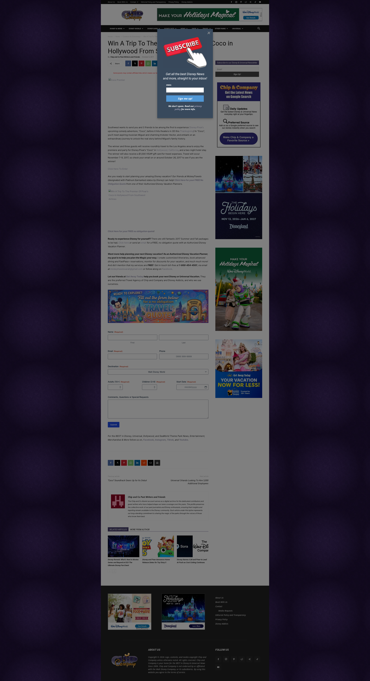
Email (169, 85)
